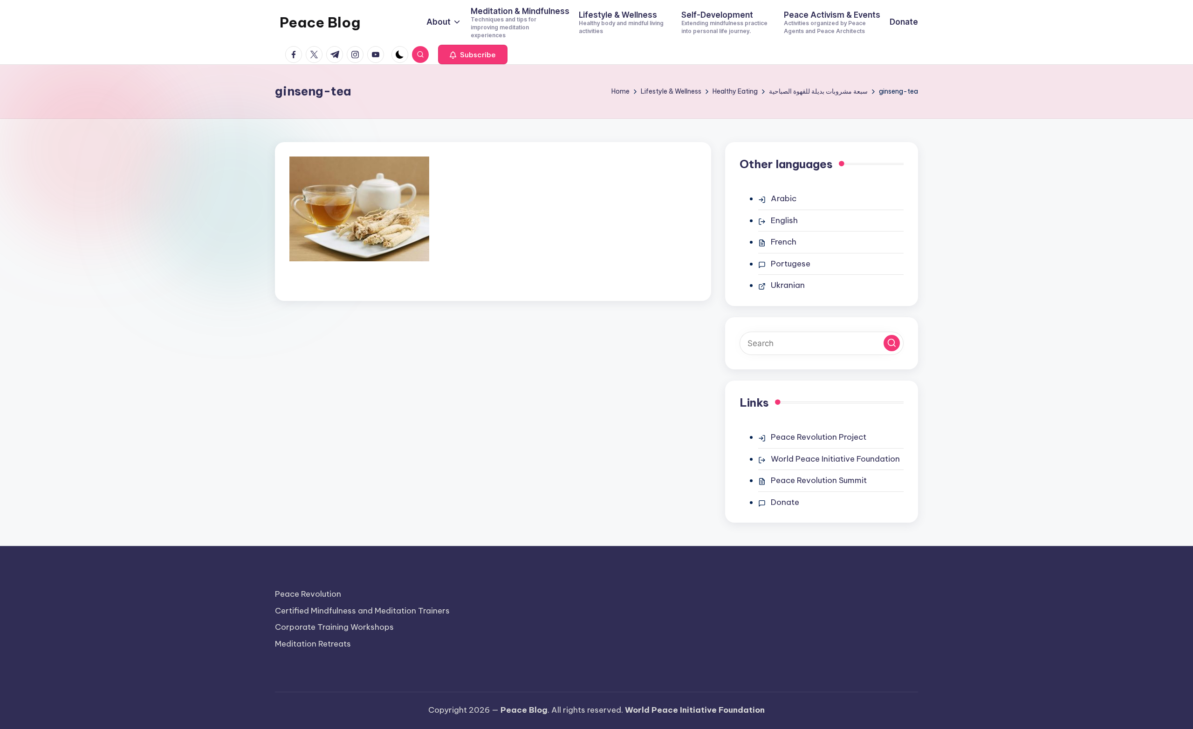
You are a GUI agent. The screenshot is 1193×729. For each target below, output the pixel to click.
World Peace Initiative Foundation (835, 459)
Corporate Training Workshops (334, 627)
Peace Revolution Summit (819, 480)
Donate (785, 502)
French (783, 242)
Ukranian (788, 285)
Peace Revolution (308, 594)
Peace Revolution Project (818, 437)
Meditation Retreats (313, 644)
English (784, 220)
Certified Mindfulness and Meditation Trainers (362, 611)
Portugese (790, 264)
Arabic (783, 198)
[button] (472, 54)
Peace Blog (320, 22)
